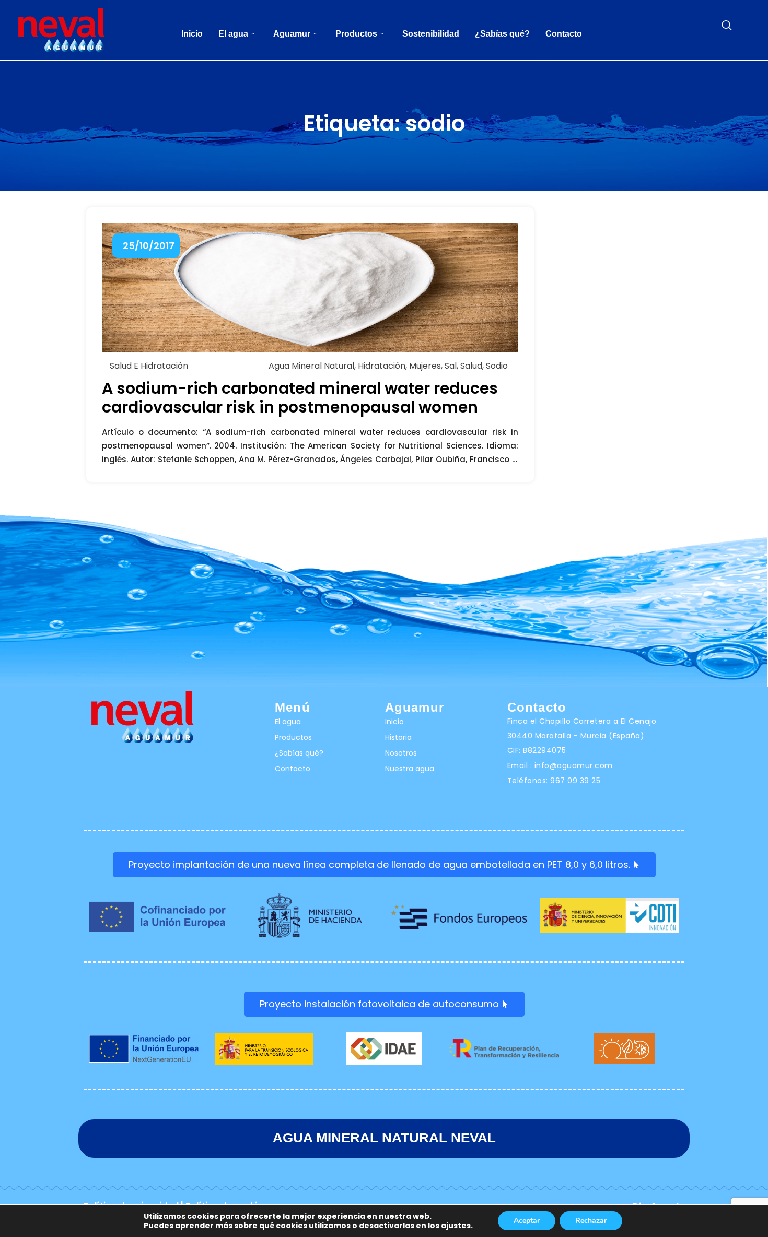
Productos (356, 33)
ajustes (456, 1225)
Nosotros (401, 753)
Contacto (563, 33)
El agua (233, 33)
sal (451, 366)
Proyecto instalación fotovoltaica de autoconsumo (379, 1003)
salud (471, 366)
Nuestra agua (409, 768)
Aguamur (291, 33)
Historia (398, 737)
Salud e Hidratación (149, 366)
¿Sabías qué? (502, 33)
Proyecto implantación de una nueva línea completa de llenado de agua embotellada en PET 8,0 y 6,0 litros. (379, 864)
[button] (726, 26)
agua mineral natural (311, 366)
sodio (497, 366)
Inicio (192, 33)
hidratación (381, 366)
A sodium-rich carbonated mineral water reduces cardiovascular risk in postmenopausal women (300, 397)
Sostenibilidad (430, 33)
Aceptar (527, 1221)
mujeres (425, 366)
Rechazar (591, 1221)
